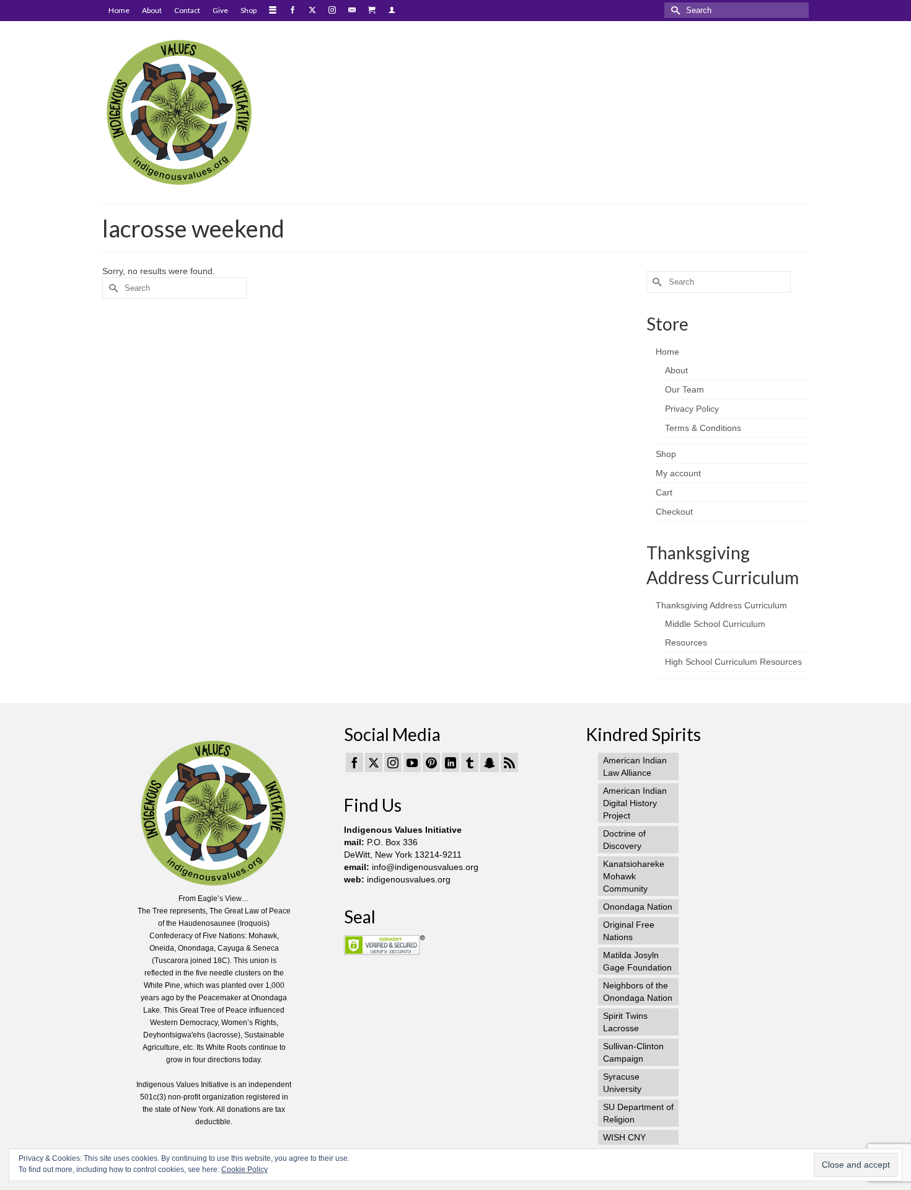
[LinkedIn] (450, 762)
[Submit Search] (673, 10)
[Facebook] (354, 762)
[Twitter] (373, 762)
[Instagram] (393, 762)
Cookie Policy (244, 1169)
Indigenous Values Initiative (403, 830)
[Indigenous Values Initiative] (213, 111)
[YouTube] (412, 762)
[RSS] (509, 762)
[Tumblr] (469, 762)
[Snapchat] (489, 762)
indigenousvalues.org (409, 879)
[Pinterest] (431, 762)
